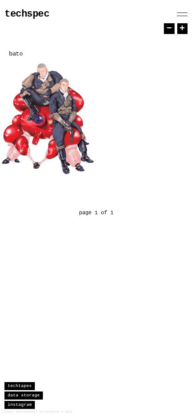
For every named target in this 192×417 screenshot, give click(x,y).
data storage (24, 395)
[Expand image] (82, 165)
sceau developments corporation (32, 411)
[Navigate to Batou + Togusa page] (48, 118)
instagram (20, 404)
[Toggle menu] (182, 14)
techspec (26, 14)
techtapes (20, 385)
